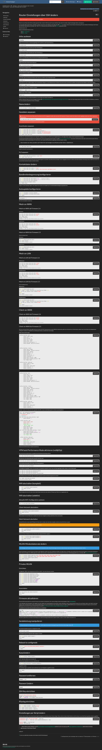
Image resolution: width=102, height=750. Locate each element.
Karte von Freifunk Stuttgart (65, 138)
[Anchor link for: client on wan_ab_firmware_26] (41, 314)
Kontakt (4, 26)
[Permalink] (98, 10)
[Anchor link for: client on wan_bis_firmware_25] (42, 326)
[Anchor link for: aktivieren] (24, 260)
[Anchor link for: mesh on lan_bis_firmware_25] (40, 281)
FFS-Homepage (7, 34)
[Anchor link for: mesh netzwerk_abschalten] (38, 519)
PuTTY (60, 24)
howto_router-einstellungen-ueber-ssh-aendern (26, 5)
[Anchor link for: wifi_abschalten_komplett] (42, 483)
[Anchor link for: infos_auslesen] (32, 36)
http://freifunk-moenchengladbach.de (46, 726)
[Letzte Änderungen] (93, 10)
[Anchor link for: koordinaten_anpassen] (34, 126)
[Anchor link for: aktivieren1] (24, 286)
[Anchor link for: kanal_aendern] (31, 653)
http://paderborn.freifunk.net (76, 726)
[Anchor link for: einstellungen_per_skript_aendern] (46, 713)
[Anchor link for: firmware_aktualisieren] (39, 598)
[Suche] (62, 1)
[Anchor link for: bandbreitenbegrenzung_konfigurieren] (52, 174)
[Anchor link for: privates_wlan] (33, 564)
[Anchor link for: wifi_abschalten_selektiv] (41, 495)
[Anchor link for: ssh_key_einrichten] (36, 691)
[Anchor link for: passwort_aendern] (34, 683)
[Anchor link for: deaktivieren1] (26, 297)
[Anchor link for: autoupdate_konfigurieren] (41, 189)
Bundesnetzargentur (77, 625)
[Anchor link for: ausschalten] (28, 588)
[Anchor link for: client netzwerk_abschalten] (39, 507)
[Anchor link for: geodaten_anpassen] (36, 112)
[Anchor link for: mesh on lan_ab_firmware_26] (40, 257)
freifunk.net (6, 36)
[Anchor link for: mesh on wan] (32, 204)
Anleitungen (5, 17)
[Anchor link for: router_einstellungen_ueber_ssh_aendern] (59, 15)
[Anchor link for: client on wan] (33, 310)
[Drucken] (96, 10)
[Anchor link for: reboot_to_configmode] (38, 642)
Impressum (6, 28)
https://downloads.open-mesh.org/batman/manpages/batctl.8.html (55, 99)
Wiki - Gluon (24, 32)
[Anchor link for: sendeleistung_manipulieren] (43, 621)
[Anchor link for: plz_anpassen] (29, 152)
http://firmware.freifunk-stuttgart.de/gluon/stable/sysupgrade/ (56, 605)
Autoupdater (72, 601)
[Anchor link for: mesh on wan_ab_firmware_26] (41, 208)
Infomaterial (5, 21)
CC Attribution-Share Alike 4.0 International (9, 747)
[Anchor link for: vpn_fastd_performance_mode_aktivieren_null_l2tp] (63, 450)
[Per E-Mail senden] (95, 10)
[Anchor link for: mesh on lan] (32, 253)
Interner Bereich (6, 24)
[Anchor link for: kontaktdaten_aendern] (38, 164)
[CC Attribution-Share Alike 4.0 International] (5, 744)
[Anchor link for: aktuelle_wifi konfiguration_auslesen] (45, 500)
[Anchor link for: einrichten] (27, 568)
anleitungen (15, 5)
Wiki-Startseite (5, 15)
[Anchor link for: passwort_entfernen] (36, 675)
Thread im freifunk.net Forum (91, 552)
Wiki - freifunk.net (26, 31)
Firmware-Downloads (7, 19)
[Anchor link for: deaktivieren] (26, 270)
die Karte (57, 26)
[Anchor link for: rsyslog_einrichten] (35, 701)
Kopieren (96, 40)
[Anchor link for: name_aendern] (31, 104)
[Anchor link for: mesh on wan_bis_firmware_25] (41, 232)
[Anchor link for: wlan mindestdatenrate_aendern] (47, 544)
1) (58, 475)
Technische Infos (6, 22)
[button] (70, 2)
